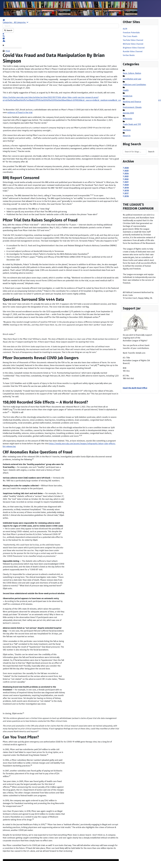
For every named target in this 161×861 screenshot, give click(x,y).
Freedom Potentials (131, 32)
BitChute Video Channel (133, 44)
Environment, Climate (132, 107)
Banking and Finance (132, 102)
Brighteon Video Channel (133, 48)
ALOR (125, 29)
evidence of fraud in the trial (19, 112)
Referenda (127, 119)
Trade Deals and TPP (132, 124)
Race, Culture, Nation (132, 73)
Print (8, 51)
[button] (61, 36)
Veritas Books (129, 55)
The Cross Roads (130, 36)
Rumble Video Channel (132, 51)
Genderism (127, 96)
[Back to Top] (157, 856)
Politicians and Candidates (134, 84)
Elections (127, 130)
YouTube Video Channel (133, 40)
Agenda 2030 (128, 113)
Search (9, 30)
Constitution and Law (132, 79)
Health (126, 90)
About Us (126, 136)
